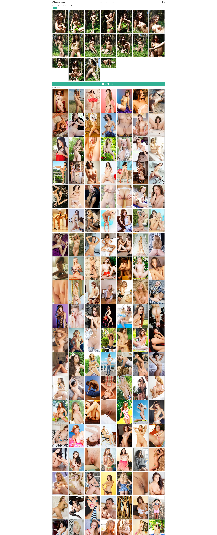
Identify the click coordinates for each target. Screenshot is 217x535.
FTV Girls (105, 2)
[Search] (163, 2)
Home (97, 2)
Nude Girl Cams (115, 2)
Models (101, 2)
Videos (109, 2)
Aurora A (55, 8)
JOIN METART (108, 83)
